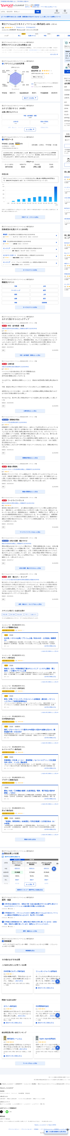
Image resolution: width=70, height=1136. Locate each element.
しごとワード (35, 1104)
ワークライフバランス (16, 500)
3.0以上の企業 (21, 29)
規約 (36, 1129)
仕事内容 (11, 364)
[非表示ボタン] (68, 1130)
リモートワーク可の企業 (32, 29)
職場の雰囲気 (13, 467)
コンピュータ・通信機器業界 (9, 29)
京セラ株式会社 (7, 810)
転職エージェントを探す (39, 1098)
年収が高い (5, 614)
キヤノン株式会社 (8, 658)
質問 (58, 35)
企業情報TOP (18, 1084)
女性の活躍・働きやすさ (18, 541)
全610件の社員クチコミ (35, 50)
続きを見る (53, 54)
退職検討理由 (14, 420)
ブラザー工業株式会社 (10, 780)
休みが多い (20, 614)
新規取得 (37, 5)
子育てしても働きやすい (31, 614)
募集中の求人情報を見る (46, 988)
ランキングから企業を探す (25, 1098)
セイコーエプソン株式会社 (12, 749)
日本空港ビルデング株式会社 (14, 971)
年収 (47, 35)
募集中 (17, 880)
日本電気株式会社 (8, 719)
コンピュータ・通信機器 (30, 1084)
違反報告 (56, 350)
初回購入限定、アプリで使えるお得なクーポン (44, 6)
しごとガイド (27, 1104)
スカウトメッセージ (5, 1093)
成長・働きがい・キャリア (17, 577)
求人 (21, 35)
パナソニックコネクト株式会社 (13, 688)
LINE (10, 1111)
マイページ (14, 1093)
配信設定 (28, 1093)
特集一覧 (42, 1104)
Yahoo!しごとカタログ (7, 1084)
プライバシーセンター (26, 1129)
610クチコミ (21, 27)
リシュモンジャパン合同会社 (46, 971)
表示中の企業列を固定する (12, 856)
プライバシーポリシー (13, 1129)
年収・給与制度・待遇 (16, 326)
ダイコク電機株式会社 (10, 627)
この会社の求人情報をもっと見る (49, 651)
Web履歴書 (21, 1093)
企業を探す (57, 13)
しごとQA (64, 13)
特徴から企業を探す (12, 1098)
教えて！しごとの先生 (5, 1104)
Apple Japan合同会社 (47, 1039)
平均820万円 (31, 27)
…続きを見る (18, 981)
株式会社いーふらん (14, 1039)
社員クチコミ (33, 35)
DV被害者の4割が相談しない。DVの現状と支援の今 (15, 1)
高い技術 (12, 614)
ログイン (27, 6)
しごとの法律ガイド (17, 1104)
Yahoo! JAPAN (52, 1125)
